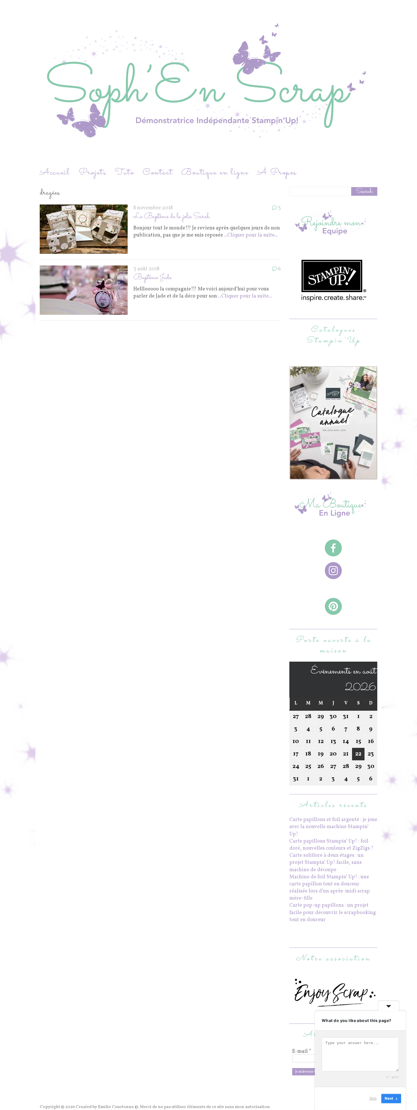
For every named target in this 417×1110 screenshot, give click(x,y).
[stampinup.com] (333, 476)
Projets (92, 172)
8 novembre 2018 (153, 208)
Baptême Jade (152, 277)
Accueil (55, 172)
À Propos (277, 172)
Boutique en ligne (215, 172)
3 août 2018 (146, 269)
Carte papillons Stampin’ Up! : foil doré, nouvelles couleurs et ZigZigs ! (331, 845)
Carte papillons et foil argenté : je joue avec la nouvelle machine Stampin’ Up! (333, 826)
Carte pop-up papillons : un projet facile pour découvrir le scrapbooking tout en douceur (332, 912)
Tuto (124, 172)
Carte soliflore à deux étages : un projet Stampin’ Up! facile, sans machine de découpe (326, 862)
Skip (373, 1098)
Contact (158, 172)
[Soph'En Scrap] (208, 83)
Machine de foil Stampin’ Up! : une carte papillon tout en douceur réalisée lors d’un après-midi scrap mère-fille (329, 887)
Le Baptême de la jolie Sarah (171, 216)
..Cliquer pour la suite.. (251, 235)
